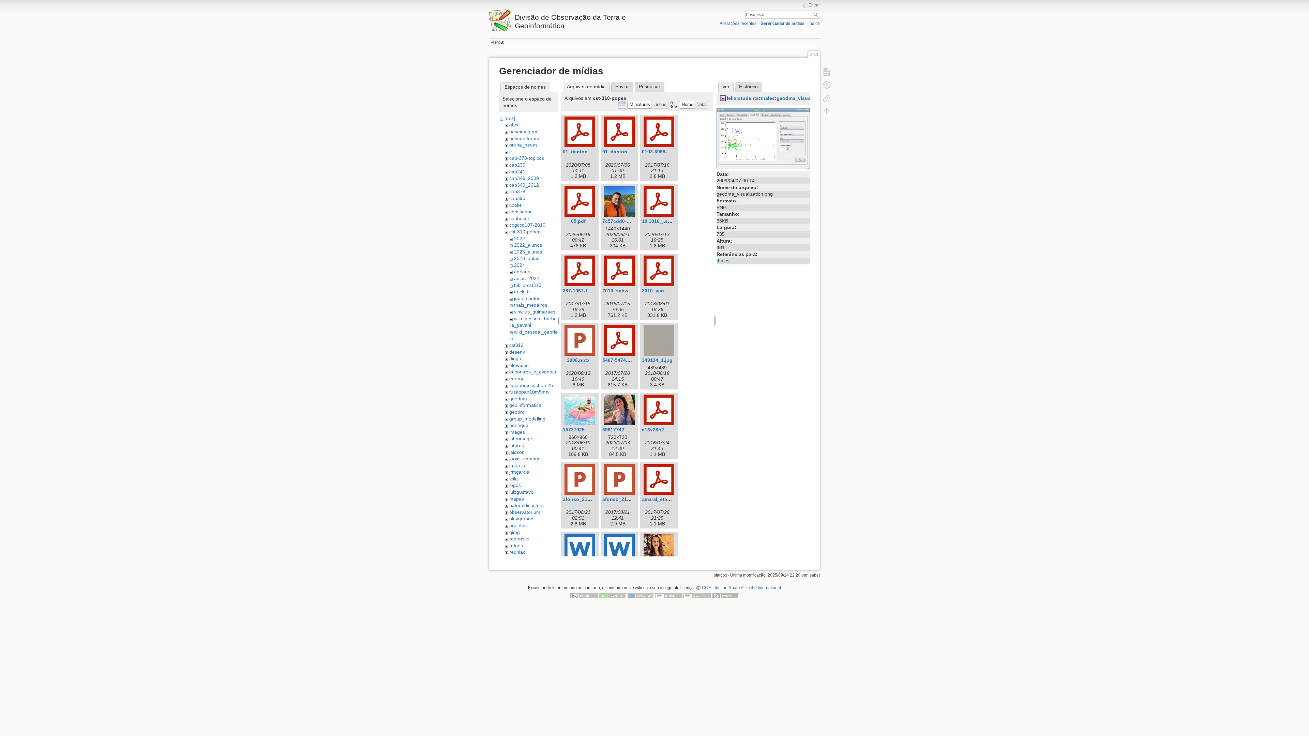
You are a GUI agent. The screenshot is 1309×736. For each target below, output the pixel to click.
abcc (514, 124)
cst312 (516, 345)
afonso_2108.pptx (584, 499)
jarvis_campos (524, 458)
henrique (518, 425)
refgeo (516, 545)
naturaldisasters (526, 505)
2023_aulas (526, 258)
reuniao (517, 552)
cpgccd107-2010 (527, 225)
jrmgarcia (519, 472)
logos (515, 485)
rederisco (519, 538)
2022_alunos (528, 245)
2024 (519, 265)
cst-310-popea (525, 231)
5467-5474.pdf (618, 360)
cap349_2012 (524, 185)
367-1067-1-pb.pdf (584, 290)
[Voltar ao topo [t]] (826, 111)
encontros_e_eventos (532, 371)
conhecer (519, 218)
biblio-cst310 (527, 285)
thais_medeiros (530, 305)
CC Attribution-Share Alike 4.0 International (741, 587)
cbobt (515, 205)
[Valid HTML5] (668, 595)
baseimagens (523, 131)
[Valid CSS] (697, 595)
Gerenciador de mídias (782, 23)
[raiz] (510, 118)
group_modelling (527, 418)
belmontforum (524, 138)
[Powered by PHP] (640, 595)
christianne (521, 211)
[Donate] (612, 595)
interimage (520, 438)
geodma (518, 398)
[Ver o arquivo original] (763, 138)
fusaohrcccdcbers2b (531, 385)
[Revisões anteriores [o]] (826, 85)
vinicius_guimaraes (534, 312)
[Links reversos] (826, 98)
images (517, 432)
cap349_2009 (524, 178)
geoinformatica (525, 405)
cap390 (517, 198)
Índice (814, 23)
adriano (522, 271)
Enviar (622, 86)
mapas (516, 499)
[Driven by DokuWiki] (725, 595)
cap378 (517, 191)
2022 (519, 238)
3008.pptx (578, 360)
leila (513, 478)
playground (521, 518)
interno (516, 445)
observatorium (524, 512)
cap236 (517, 165)
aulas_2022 (526, 278)
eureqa (517, 378)
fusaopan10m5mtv (529, 392)
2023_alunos (528, 252)
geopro (517, 412)
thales (723, 260)
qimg (514, 532)
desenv (517, 352)
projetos (518, 525)
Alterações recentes (738, 23)
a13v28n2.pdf (657, 429)
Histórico (748, 86)
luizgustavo (521, 492)
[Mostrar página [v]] (826, 72)
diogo (515, 358)
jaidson (517, 452)
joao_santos (527, 298)
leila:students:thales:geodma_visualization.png (782, 98)
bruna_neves (523, 145)
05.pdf (578, 221)
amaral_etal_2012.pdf (666, 499)
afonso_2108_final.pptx (629, 499)
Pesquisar (816, 14)
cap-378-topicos (526, 158)
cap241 (517, 171)
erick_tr (522, 291)
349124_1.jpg (657, 360)
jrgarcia (517, 465)
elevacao (519, 365)
